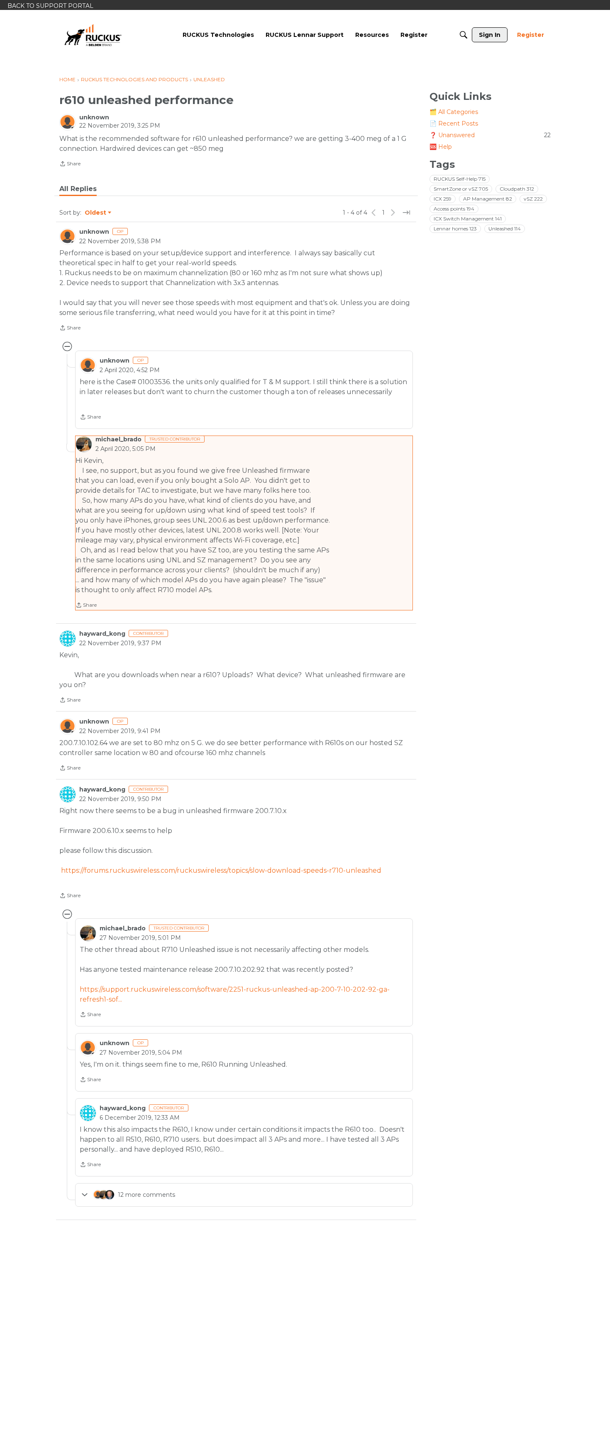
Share (70, 164)
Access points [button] (454, 209)
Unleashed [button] (504, 228)
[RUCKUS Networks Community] (93, 34)
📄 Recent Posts (453, 123)
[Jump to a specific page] (406, 212)
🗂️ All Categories (453, 112)
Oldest (96, 213)
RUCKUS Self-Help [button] (460, 179)
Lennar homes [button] (455, 228)
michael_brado (118, 439)
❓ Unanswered (490, 135)
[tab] (78, 189)
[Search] (463, 34)
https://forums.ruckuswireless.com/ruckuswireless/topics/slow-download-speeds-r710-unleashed (220, 870)
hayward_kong (102, 633)
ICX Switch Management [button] (468, 218)
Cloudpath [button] (517, 189)
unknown (94, 117)
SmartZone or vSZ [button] (461, 189)
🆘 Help (440, 146)
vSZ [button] (533, 199)
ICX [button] (442, 199)
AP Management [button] (487, 199)
